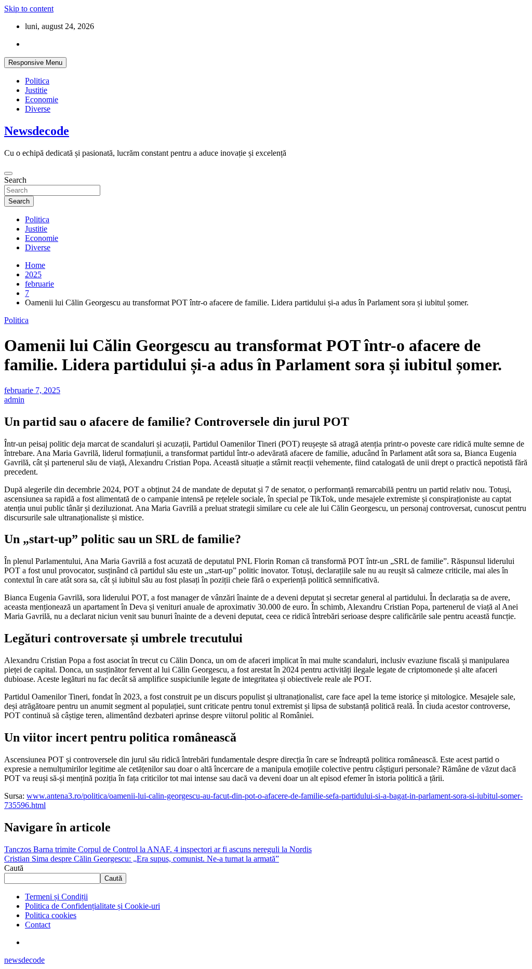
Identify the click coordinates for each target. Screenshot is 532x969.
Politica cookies (50, 915)
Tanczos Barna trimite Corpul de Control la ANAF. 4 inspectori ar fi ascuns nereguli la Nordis (158, 849)
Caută (13, 868)
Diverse (37, 108)
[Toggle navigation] (8, 173)
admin (14, 399)
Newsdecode (36, 131)
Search (15, 180)
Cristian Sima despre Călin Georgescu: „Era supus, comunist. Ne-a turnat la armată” (141, 858)
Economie (41, 99)
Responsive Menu (35, 62)
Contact (37, 924)
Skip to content (29, 8)
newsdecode (24, 959)
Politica (37, 80)
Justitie (36, 90)
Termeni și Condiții (56, 896)
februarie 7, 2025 (32, 390)
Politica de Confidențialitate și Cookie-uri (92, 905)
